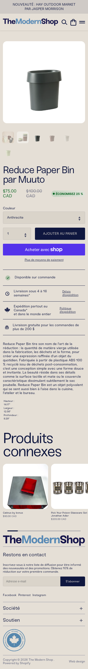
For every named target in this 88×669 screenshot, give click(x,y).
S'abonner (73, 581)
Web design (77, 661)
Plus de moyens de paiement (44, 260)
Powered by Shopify (17, 663)
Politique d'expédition (68, 310)
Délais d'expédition (70, 293)
